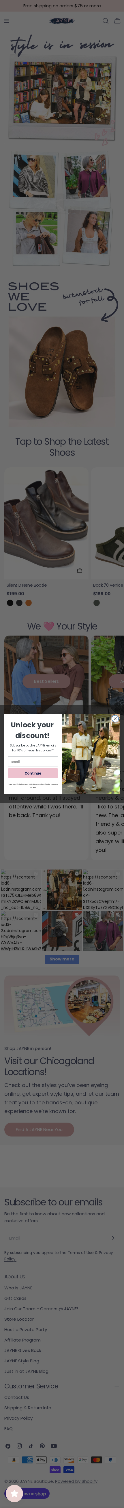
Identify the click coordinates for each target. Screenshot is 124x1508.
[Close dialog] (115, 718)
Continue (33, 773)
